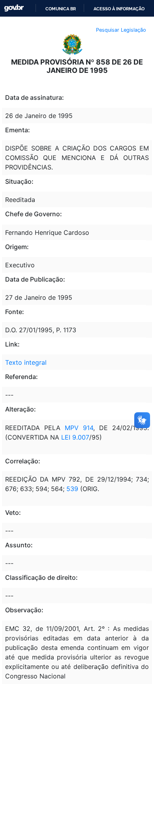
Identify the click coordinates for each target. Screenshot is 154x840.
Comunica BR (60, 8)
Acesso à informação (119, 8)
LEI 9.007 (74, 437)
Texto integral (26, 362)
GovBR (14, 8)
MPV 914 (79, 428)
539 (71, 489)
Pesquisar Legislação (121, 30)
